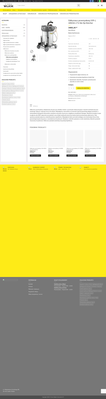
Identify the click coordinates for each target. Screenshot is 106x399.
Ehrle (13, 83)
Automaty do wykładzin (8, 38)
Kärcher (17, 90)
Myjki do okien (6, 40)
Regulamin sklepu (33, 291)
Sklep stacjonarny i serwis (35, 294)
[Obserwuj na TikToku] (95, 1)
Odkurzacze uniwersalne (10, 64)
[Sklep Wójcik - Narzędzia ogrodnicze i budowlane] (8, 5)
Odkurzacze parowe (9, 53)
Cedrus (8, 83)
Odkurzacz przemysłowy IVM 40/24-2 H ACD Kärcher (38, 149)
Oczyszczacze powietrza (9, 46)
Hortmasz (4, 88)
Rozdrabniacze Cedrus (7, 95)
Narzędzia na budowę (24, 10)
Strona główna (7, 10)
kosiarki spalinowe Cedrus (18, 88)
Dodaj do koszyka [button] (35, 155)
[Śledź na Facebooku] (90, 1)
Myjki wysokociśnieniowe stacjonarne (11, 44)
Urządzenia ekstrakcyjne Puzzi (13, 61)
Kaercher (10, 88)
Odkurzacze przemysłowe (69, 14)
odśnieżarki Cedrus (11, 92)
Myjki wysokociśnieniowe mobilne (11, 42)
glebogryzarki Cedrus (7, 86)
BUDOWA (4, 25)
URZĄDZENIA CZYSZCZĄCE (17, 14)
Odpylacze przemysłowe (11, 59)
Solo (19, 97)
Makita (3, 92)
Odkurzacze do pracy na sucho (12, 51)
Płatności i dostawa (33, 289)
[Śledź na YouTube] (102, 1)
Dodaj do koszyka (83, 88)
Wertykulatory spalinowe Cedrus (9, 101)
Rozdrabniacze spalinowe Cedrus (9, 97)
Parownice (5, 67)
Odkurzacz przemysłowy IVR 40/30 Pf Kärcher (93, 149)
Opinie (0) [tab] (35, 106)
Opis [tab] (31, 106)
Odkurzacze (32, 14)
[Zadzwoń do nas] (100, 1)
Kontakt (69, 10)
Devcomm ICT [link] (60, 397)
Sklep (13, 10)
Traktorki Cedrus (5, 99)
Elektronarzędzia (52, 10)
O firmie (30, 286)
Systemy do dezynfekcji (8, 69)
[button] (98, 5)
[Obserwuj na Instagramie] (93, 1)
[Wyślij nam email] (97, 1)
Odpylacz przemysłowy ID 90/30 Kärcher (55, 149)
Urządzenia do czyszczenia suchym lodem (12, 73)
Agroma (4, 83)
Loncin (21, 90)
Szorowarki (5, 71)
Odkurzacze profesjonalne (48, 14)
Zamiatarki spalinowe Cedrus (8, 104)
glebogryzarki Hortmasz (18, 86)
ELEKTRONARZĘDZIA (7, 30)
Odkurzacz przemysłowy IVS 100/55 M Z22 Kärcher (74, 149)
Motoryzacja (62, 10)
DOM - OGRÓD (6, 27)
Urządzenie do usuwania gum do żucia (12, 75)
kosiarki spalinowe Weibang (8, 90)
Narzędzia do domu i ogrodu (39, 10)
